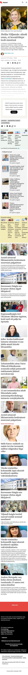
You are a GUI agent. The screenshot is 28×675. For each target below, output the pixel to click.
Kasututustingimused (17, 656)
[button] (2, 131)
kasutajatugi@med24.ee (7, 630)
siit (18, 148)
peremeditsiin (5, 123)
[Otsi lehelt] (22, 2)
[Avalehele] (10, 2)
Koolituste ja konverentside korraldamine (14, 644)
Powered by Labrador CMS (14, 671)
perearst (4, 120)
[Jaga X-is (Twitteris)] (10, 63)
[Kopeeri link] (17, 63)
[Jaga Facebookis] (8, 63)
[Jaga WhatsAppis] (20, 63)
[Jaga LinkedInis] (13, 63)
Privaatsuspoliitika (7, 657)
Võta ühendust (6, 656)
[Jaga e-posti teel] (15, 63)
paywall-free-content (14, 120)
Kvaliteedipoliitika (17, 657)
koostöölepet (8, 78)
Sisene (14, 112)
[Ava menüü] (26, 2)
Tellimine (4, 637)
